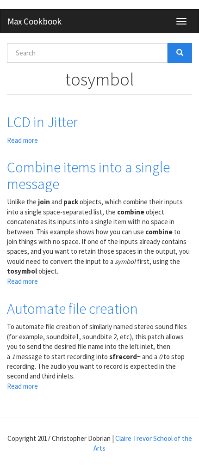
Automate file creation (72, 308)
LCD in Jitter (42, 122)
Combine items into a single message (88, 175)
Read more (22, 140)
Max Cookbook (34, 21)
